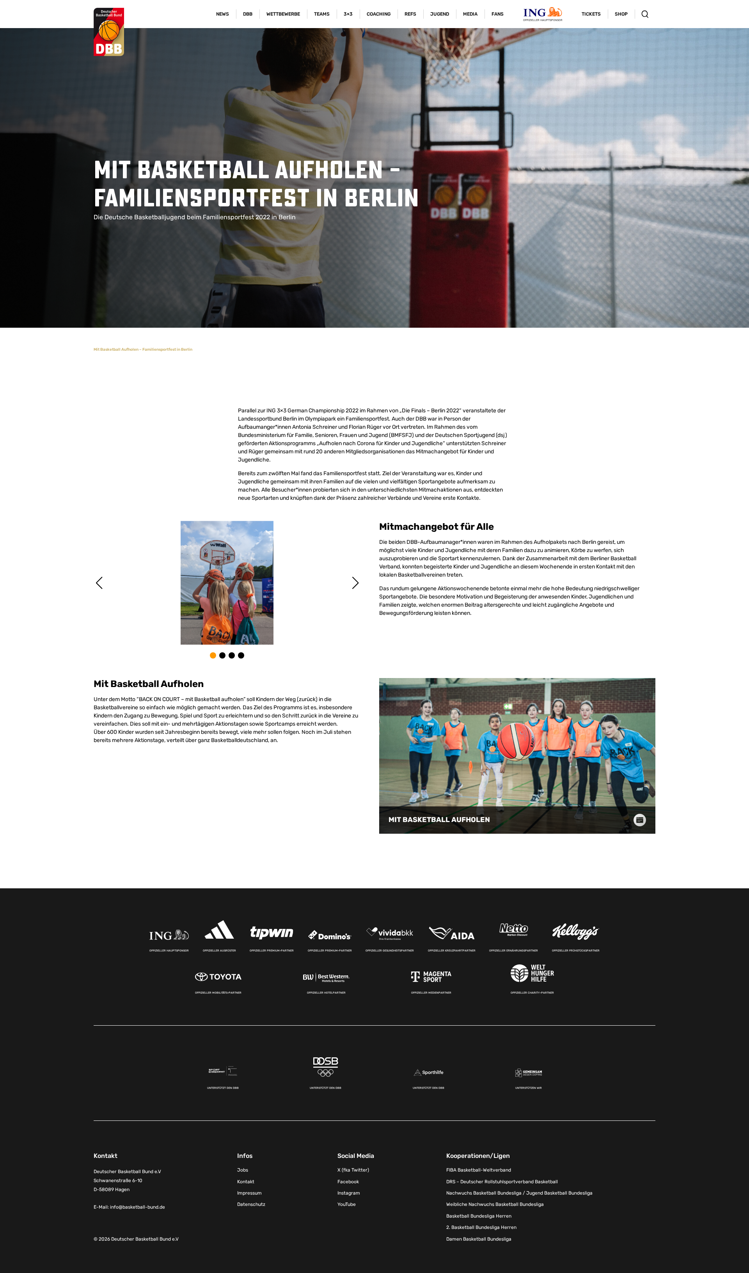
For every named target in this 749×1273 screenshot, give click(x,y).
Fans (498, 14)
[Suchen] (645, 14)
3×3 (348, 14)
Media (470, 14)
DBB (247, 14)
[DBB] (109, 32)
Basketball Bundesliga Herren (478, 1216)
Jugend (439, 14)
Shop (621, 14)
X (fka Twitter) (353, 1170)
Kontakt (245, 1181)
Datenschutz (251, 1204)
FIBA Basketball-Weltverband (478, 1170)
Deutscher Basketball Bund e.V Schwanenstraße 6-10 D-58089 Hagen (127, 1180)
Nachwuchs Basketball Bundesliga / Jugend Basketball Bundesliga (519, 1193)
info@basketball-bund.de (137, 1207)
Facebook (348, 1181)
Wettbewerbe (283, 14)
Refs (410, 14)
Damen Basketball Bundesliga (478, 1239)
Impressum (249, 1193)
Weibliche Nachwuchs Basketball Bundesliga (495, 1204)
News (222, 14)
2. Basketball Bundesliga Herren (481, 1227)
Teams (322, 14)
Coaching (378, 14)
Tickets (591, 14)
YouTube (346, 1204)
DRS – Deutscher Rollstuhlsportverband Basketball (502, 1181)
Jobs (242, 1170)
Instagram (348, 1193)
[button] (213, 655)
